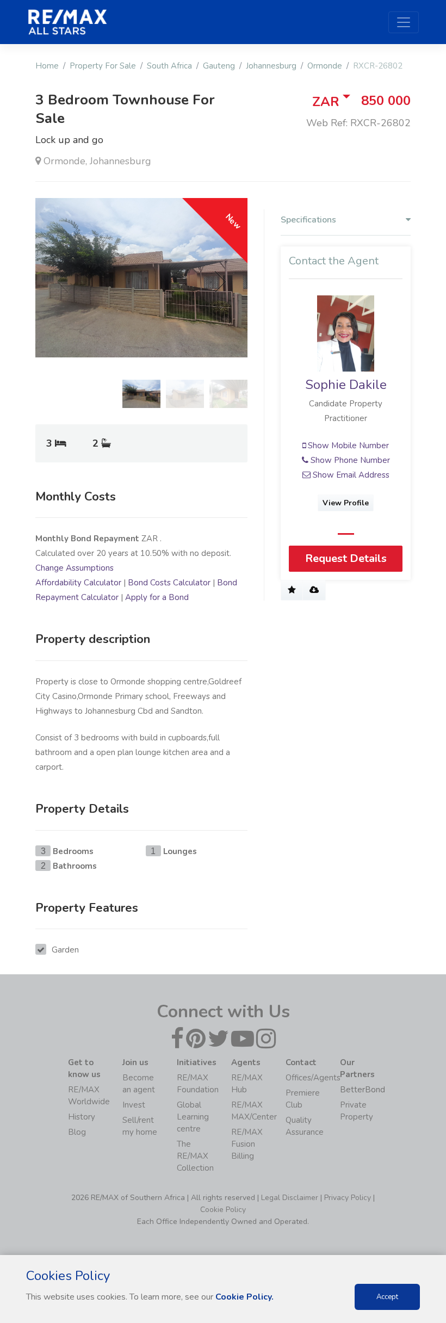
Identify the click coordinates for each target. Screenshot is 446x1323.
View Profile (346, 503)
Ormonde (324, 65)
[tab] (346, 222)
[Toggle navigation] (403, 22)
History (81, 1116)
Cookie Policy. (244, 1297)
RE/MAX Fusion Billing (247, 1144)
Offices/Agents (313, 1077)
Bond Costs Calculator (169, 582)
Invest (133, 1104)
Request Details (346, 558)
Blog (77, 1132)
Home (47, 65)
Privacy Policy (347, 1197)
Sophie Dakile (346, 384)
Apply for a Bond (157, 597)
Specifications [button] (308, 220)
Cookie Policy (223, 1209)
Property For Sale (103, 65)
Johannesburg (271, 65)
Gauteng (219, 65)
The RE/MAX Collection (195, 1156)
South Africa (169, 65)
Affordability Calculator (78, 582)
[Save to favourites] (292, 590)
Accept (387, 1297)
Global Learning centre (193, 1116)
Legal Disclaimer (289, 1197)
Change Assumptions (74, 567)
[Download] (314, 590)
